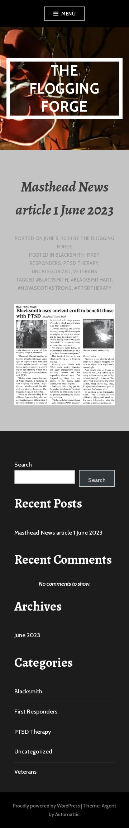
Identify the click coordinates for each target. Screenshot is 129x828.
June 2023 (27, 635)
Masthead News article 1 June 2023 (58, 532)
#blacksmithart (91, 280)
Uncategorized (51, 271)
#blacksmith (52, 280)
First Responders (35, 711)
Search (23, 464)
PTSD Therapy (80, 263)
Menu (68, 13)
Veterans (85, 271)
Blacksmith (70, 255)
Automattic (67, 814)
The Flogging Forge (64, 88)
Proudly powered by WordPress (46, 805)
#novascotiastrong (45, 288)
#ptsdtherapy (92, 288)
